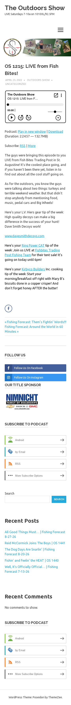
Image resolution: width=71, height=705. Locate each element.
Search (9, 493)
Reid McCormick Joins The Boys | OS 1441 (35, 543)
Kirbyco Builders (33, 269)
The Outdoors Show (35, 7)
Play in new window (32, 131)
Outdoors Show (38, 80)
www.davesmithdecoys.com (24, 236)
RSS (22, 146)
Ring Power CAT (33, 245)
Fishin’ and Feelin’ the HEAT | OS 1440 (32, 560)
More (32, 146)
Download (55, 131)
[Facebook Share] (8, 308)
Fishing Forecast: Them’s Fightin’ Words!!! (36, 322)
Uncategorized (15, 83)
